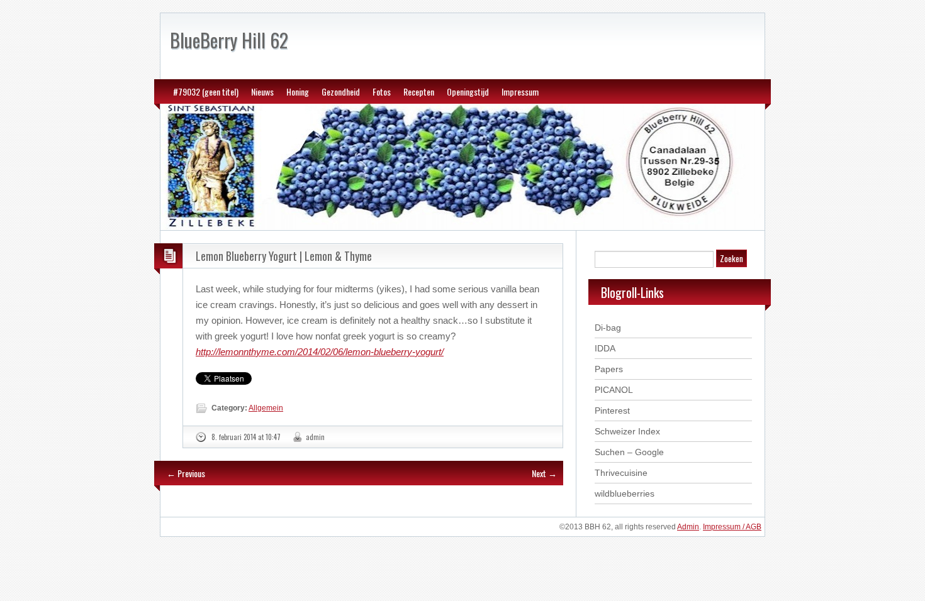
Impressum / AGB (732, 526)
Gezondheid (341, 91)
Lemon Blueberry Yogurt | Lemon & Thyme (284, 256)
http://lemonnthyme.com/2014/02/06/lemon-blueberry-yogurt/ (320, 351)
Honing (297, 91)
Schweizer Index (627, 431)
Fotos (382, 91)
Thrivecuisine (621, 473)
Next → (544, 473)
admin (315, 437)
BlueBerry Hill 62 (229, 40)
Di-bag (608, 328)
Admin (688, 526)
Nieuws (262, 91)
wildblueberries (624, 493)
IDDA (605, 348)
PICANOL (614, 390)
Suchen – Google (629, 452)
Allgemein (266, 408)
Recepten (418, 91)
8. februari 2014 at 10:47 (246, 437)
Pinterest (612, 410)
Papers (609, 369)
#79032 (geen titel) (205, 91)
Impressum (520, 91)
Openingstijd (468, 91)
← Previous (186, 473)
